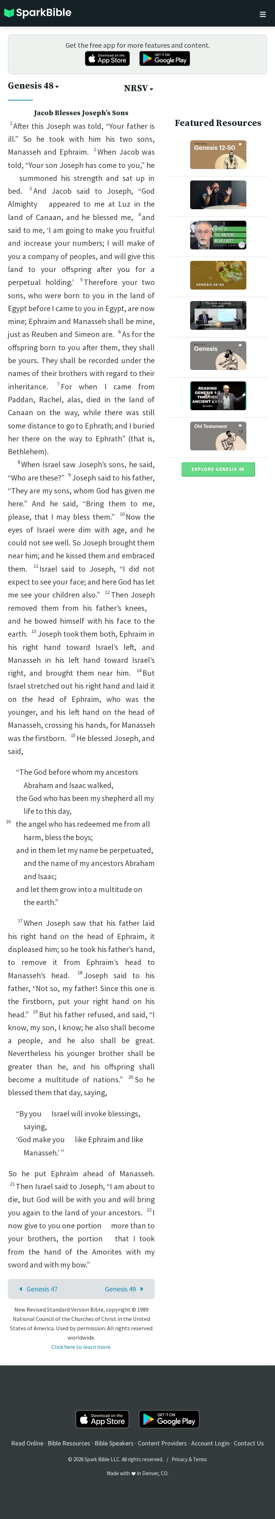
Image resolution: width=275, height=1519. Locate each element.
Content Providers (162, 1443)
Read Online (27, 1443)
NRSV (136, 88)
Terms (200, 1459)
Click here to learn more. (81, 1346)
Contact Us (249, 1443)
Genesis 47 (42, 1288)
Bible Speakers (114, 1443)
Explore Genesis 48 (218, 469)
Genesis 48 (31, 86)
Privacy (180, 1459)
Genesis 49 (120, 1288)
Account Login (210, 1443)
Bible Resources (69, 1443)
